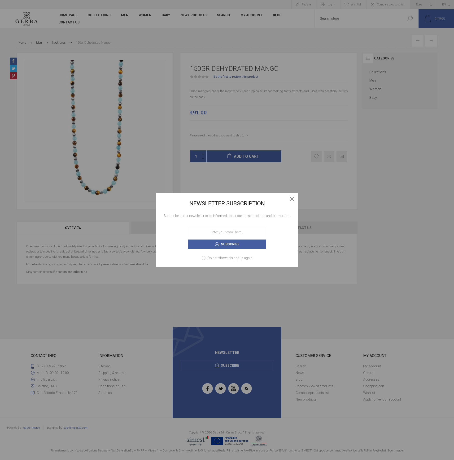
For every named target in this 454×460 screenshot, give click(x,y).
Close (292, 199)
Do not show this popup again (230, 258)
